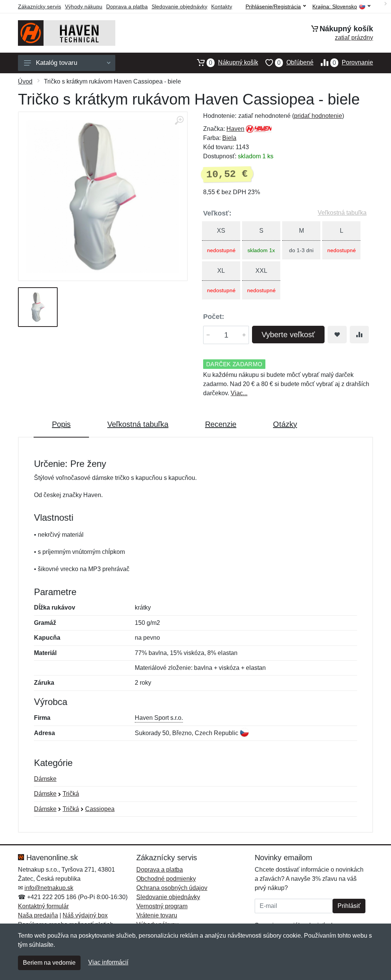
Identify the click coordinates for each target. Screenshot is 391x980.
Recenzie (220, 424)
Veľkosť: (217, 213)
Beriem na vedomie (49, 962)
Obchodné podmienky (166, 878)
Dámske (45, 779)
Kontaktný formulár (43, 906)
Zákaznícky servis (39, 6)
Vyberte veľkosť (288, 334)
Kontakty (221, 6)
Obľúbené (295, 62)
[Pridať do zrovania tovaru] (359, 334)
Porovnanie (353, 62)
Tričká (71, 793)
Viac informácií (108, 962)
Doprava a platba (127, 6)
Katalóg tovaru (56, 62)
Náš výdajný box (85, 915)
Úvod (25, 81)
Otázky (285, 424)
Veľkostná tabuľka (342, 212)
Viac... (239, 393)
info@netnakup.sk (48, 888)
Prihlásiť (349, 906)
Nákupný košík (233, 62)
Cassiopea (100, 809)
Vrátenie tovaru (156, 915)
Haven (235, 129)
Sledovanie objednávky (179, 6)
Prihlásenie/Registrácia (273, 6)
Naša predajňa (38, 915)
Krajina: (334, 7)
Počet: (213, 316)
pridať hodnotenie (318, 116)
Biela (229, 138)
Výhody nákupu (83, 6)
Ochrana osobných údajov (171, 888)
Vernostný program (161, 906)
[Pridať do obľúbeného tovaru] (337, 334)
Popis (61, 424)
